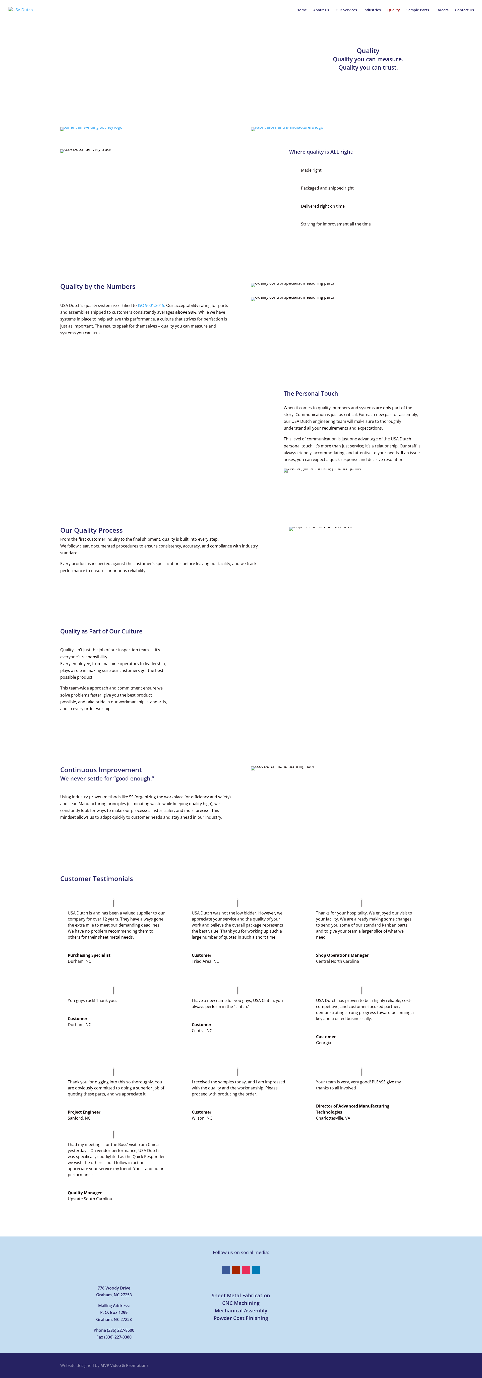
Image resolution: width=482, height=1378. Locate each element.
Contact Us (464, 10)
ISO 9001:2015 (151, 305)
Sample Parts (417, 10)
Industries (372, 10)
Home (301, 10)
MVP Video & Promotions (124, 1365)
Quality (393, 10)
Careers (442, 10)
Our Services (346, 10)
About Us (321, 10)
